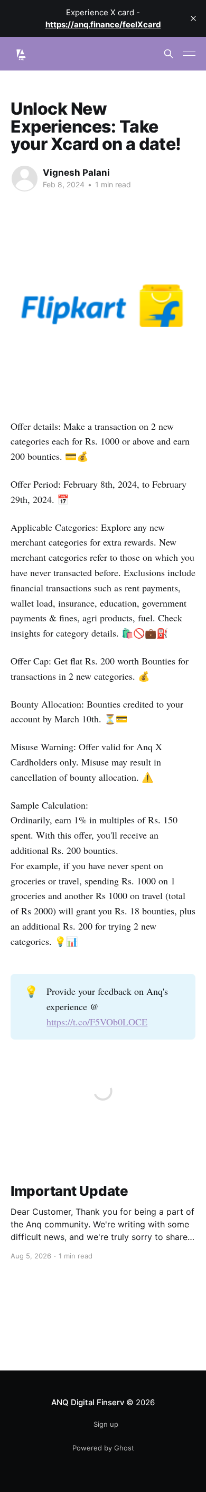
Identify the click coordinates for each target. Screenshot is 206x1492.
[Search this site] (168, 53)
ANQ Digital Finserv (88, 1402)
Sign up (105, 1424)
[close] (193, 18)
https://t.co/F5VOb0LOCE (96, 1021)
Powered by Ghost (103, 1448)
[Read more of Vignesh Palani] (25, 179)
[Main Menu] (189, 54)
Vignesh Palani (76, 172)
